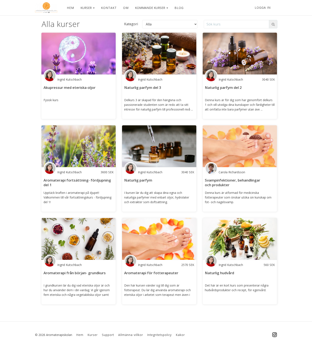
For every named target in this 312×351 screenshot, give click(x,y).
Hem (79, 335)
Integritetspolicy (159, 335)
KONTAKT (109, 8)
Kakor (180, 335)
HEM (70, 8)
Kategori (131, 24)
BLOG (179, 8)
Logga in (263, 8)
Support (108, 335)
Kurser (93, 335)
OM (126, 8)
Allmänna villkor (130, 335)
